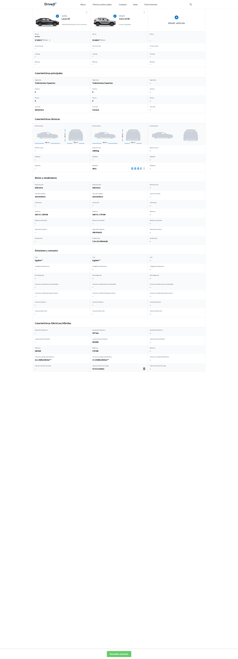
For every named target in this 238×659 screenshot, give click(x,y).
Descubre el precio (119, 654)
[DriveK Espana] (51, 4)
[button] (43, 40)
